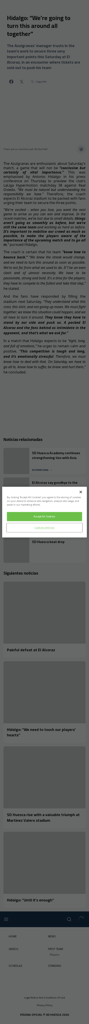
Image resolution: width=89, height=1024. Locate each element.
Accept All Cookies (44, 516)
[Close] (81, 492)
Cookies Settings (44, 527)
